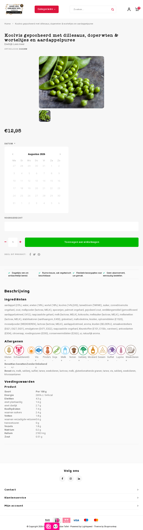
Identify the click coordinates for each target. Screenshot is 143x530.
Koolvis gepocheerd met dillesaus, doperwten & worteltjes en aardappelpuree (54, 23)
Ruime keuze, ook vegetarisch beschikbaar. (55, 274)
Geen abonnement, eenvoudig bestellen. (114, 274)
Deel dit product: (15, 254)
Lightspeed (87, 526)
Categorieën (45, 9)
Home (7, 23)
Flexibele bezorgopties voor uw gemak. (87, 274)
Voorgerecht (13, 218)
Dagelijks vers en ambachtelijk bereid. (18, 274)
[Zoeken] (112, 9)
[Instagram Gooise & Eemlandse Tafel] (70, 478)
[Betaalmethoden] (47, 520)
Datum (9, 143)
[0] (137, 9)
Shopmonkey (110, 526)
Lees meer (18, 44)
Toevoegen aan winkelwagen (81, 242)
